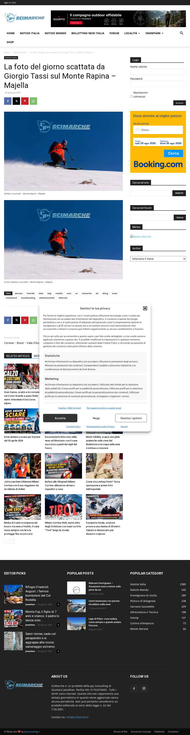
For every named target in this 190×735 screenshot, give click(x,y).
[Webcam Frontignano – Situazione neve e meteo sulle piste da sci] (76, 588)
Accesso (179, 102)
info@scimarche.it (77, 717)
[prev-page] (6, 541)
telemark (63, 297)
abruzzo (19, 293)
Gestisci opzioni (131, 418)
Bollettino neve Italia (87, 33)
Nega (96, 418)
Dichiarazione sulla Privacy (100, 426)
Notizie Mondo (55, 33)
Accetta (60, 418)
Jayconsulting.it (32, 731)
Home (11, 33)
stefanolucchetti (47, 297)
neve (69, 293)
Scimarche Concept (141, 731)
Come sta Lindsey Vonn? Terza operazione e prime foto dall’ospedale (103, 485)
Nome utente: (138, 66)
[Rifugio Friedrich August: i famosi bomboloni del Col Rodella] (13, 594)
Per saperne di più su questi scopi (104, 408)
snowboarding (28, 297)
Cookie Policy (73, 426)
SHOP (10, 42)
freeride (31, 293)
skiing (105, 293)
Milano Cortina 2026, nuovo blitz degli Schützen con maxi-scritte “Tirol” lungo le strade (63, 526)
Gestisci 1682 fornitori (69, 408)
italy (49, 293)
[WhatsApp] (33, 101)
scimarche (87, 293)
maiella (59, 293)
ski (97, 293)
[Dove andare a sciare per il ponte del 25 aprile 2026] (22, 421)
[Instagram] (144, 688)
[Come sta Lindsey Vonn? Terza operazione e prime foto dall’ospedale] (104, 466)
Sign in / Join (10, 2)
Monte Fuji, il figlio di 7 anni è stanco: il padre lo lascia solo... (42, 616)
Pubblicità (159, 731)
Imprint (124, 426)
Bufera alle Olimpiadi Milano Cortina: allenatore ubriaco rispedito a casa (60, 485)
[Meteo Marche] (140, 236)
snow (114, 293)
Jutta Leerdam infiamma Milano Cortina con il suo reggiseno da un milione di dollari (21, 485)
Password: (136, 78)
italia (41, 293)
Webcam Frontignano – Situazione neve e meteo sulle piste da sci (105, 586)
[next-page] (12, 541)
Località (130, 33)
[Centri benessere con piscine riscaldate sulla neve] (76, 605)
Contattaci (173, 731)
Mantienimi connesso (140, 94)
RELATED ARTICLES (18, 355)
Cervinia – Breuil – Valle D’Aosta (23, 343)
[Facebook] (8, 101)
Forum (114, 33)
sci (76, 293)
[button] (145, 308)
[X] (16, 101)
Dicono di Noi (120, 731)
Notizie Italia (30, 33)
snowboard (11, 297)
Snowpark (152, 33)
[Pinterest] (25, 101)
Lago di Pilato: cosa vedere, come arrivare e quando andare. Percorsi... (105, 622)
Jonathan (30, 604)
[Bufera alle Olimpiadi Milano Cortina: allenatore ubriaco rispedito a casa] (63, 466)
